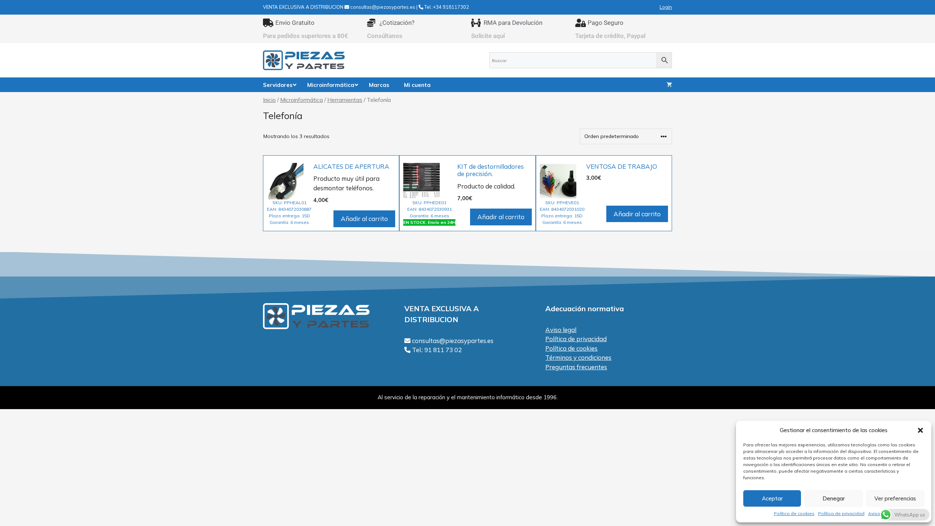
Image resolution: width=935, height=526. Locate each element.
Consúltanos (384, 35)
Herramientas (344, 99)
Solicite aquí (488, 35)
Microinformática (301, 99)
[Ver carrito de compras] (669, 84)
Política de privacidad (841, 513)
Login (666, 7)
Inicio (269, 99)
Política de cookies (794, 513)
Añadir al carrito (364, 218)
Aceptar (772, 498)
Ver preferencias (895, 498)
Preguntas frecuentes (576, 367)
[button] (920, 430)
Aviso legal (560, 329)
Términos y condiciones (578, 357)
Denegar (834, 498)
